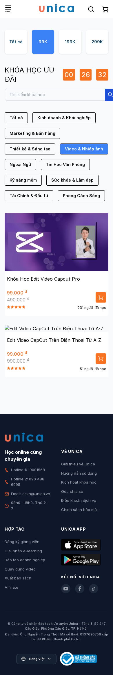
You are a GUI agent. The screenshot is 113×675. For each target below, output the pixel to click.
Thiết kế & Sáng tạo (30, 148)
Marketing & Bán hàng (32, 133)
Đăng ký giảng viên (22, 541)
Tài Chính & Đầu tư (29, 195)
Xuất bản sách (18, 578)
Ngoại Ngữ (20, 164)
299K (97, 41)
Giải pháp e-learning (23, 551)
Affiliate (11, 587)
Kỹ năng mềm (23, 180)
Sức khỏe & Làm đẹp (72, 180)
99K (43, 41)
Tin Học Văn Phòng (65, 164)
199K (70, 41)
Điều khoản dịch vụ (78, 500)
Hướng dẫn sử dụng (79, 473)
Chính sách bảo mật (79, 509)
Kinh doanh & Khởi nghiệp (64, 117)
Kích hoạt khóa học (78, 482)
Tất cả (16, 41)
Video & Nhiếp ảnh (84, 148)
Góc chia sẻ (72, 491)
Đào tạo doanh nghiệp (25, 559)
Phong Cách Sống (81, 195)
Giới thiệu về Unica (78, 464)
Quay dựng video (20, 569)
